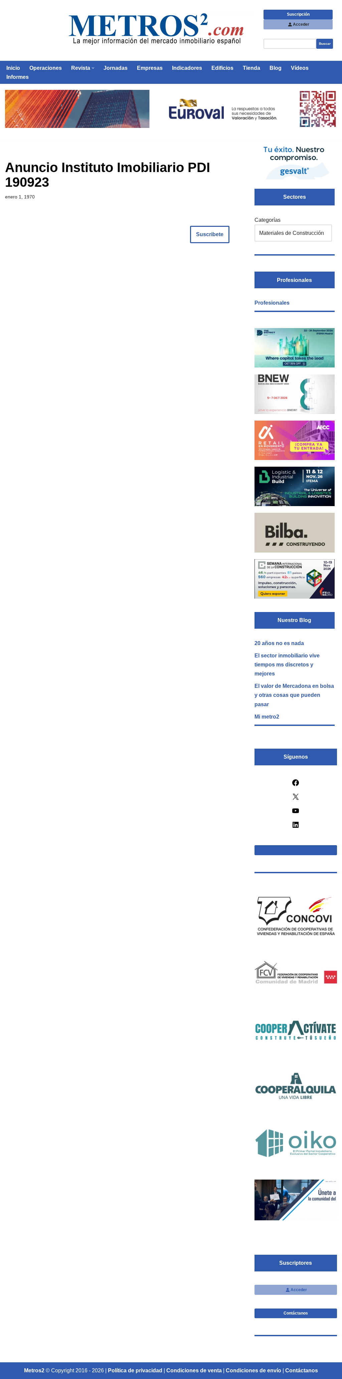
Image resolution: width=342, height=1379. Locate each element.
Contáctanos (296, 1313)
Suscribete (209, 234)
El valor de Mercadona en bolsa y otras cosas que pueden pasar (294, 695)
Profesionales (272, 303)
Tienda (251, 68)
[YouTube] (296, 813)
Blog (276, 68)
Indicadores (187, 68)
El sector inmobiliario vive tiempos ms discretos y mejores (287, 664)
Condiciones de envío (253, 1370)
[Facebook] (296, 785)
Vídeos (300, 68)
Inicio (13, 68)
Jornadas (116, 68)
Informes (17, 77)
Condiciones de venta (194, 1370)
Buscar (325, 43)
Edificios (222, 68)
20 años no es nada (279, 643)
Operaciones (45, 68)
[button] (93, 68)
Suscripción (298, 14)
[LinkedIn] (296, 827)
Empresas (150, 68)
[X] (296, 799)
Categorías (267, 220)
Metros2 (34, 1370)
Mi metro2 (266, 717)
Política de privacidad (135, 1370)
